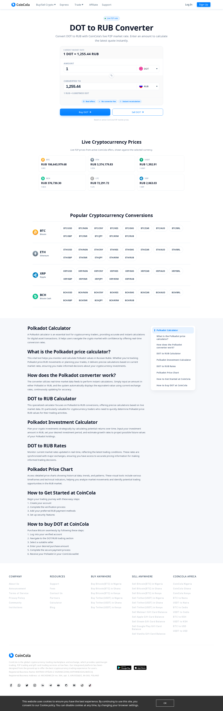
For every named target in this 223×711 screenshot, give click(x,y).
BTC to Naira (180, 598)
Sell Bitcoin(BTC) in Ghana (147, 588)
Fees (52, 588)
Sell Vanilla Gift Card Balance (149, 634)
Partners (55, 598)
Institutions (15, 607)
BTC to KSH (179, 617)
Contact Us (56, 593)
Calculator (56, 603)
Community (15, 603)
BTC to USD (179, 626)
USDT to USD (180, 631)
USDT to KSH (180, 621)
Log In (188, 4)
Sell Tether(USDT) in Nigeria (148, 598)
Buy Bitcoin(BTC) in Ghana (106, 588)
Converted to (72, 81)
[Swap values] (111, 75)
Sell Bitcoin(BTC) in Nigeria (147, 584)
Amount (69, 63)
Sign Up (203, 4)
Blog (52, 607)
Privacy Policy (17, 598)
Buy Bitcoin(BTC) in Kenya (105, 593)
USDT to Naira (181, 603)
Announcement (17, 588)
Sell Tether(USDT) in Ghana (147, 603)
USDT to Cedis (181, 612)
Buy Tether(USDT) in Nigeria (107, 598)
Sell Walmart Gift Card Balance (149, 612)
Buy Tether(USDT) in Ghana (106, 603)
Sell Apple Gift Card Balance (148, 617)
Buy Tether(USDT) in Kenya (106, 607)
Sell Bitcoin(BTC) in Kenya (147, 593)
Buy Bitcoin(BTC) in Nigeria (106, 584)
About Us (14, 584)
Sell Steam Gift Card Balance (148, 621)
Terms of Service (19, 593)
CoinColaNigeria (182, 584)
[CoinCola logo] (20, 4)
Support (54, 584)
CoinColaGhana (182, 588)
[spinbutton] (100, 68)
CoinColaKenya (182, 593)
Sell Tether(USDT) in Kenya (147, 607)
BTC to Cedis (180, 607)
